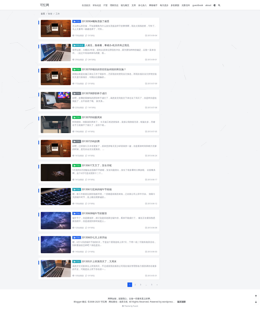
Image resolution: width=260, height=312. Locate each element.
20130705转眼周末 (92, 117)
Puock (135, 306)
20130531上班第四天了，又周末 (99, 261)
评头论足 (97, 5)
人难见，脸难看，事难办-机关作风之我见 (107, 45)
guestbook (197, 5)
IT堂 (106, 5)
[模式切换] (214, 5)
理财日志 (114, 5)
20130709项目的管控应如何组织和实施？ (104, 69)
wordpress (167, 301)
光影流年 (186, 5)
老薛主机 (123, 301)
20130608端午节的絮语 (94, 213)
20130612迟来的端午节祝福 (97, 189)
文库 (134, 5)
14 (92, 107)
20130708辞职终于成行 (94, 93)
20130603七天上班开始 (94, 237)
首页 (43, 13)
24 (92, 59)
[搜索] (219, 5)
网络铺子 (153, 5)
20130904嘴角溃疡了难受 (95, 21)
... (146, 284)
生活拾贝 (86, 5)
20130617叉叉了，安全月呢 (97, 165)
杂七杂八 (142, 5)
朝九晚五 (125, 5)
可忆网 (104, 301)
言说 (78, 21)
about (208, 5)
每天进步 (164, 5)
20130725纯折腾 (91, 141)
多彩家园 (175, 5)
